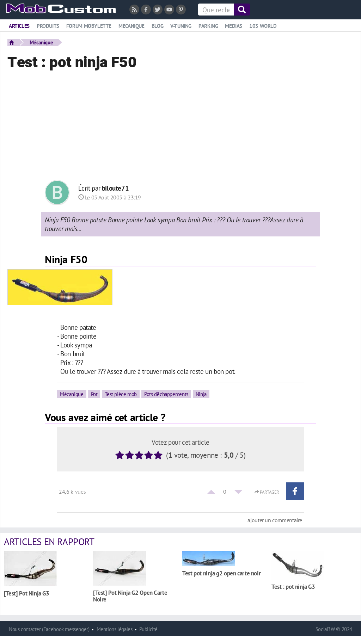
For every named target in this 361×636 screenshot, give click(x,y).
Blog (157, 26)
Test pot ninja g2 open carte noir (221, 573)
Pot (94, 393)
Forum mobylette (88, 26)
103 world (263, 26)
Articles (19, 26)
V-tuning (180, 26)
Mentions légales (115, 629)
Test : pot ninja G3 (293, 586)
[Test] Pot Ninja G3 (26, 593)
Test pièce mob (121, 393)
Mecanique (131, 26)
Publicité (148, 629)
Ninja (201, 393)
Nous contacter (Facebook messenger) (49, 629)
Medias (233, 26)
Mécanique (41, 42)
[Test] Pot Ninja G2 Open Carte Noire (130, 595)
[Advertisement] (180, 127)
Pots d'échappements (166, 393)
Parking (208, 26)
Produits (48, 26)
